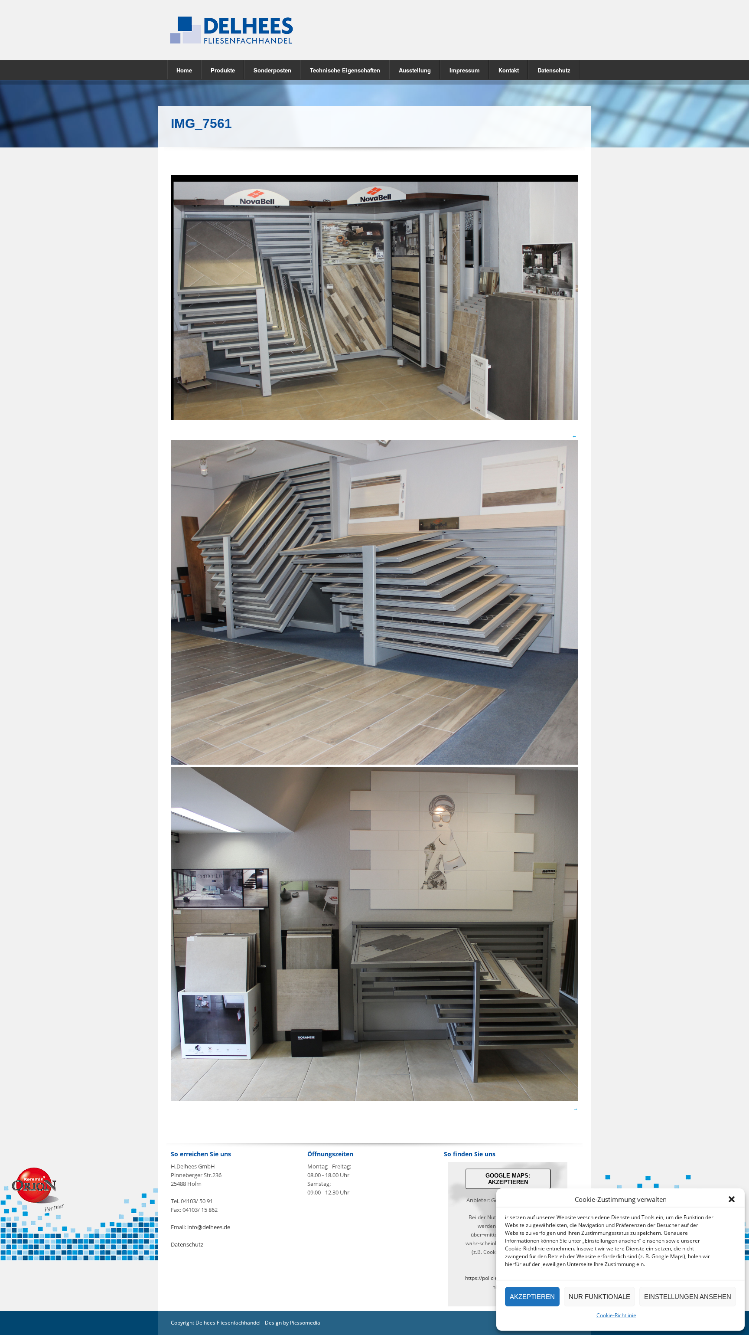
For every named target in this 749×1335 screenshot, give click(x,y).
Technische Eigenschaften (345, 70)
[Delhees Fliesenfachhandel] (266, 30)
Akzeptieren (532, 1296)
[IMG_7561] (374, 418)
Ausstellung (415, 70)
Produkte (218, 69)
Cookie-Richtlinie (616, 1315)
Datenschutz (553, 70)
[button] (731, 1199)
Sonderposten (272, 70)
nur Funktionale (599, 1296)
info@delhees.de (208, 1227)
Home (184, 70)
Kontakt (508, 70)
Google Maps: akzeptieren (507, 1178)
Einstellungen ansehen (687, 1296)
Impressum (464, 70)
